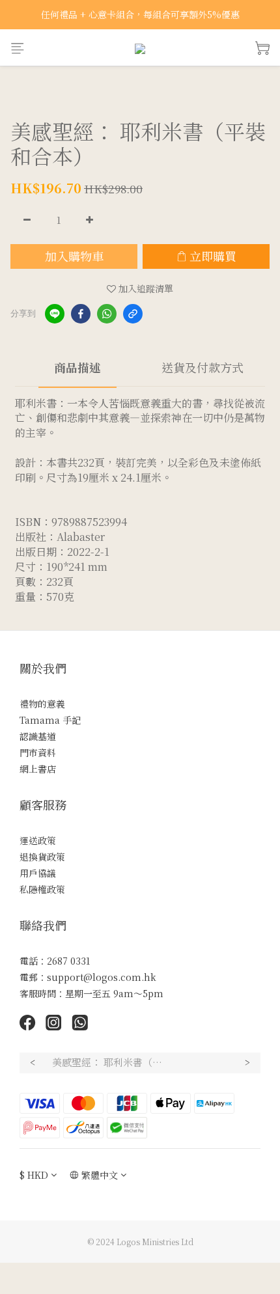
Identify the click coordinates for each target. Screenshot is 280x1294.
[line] (54, 314)
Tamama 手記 (50, 719)
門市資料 (38, 752)
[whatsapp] (107, 314)
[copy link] (133, 314)
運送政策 (38, 840)
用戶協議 (38, 872)
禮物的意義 (42, 703)
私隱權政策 (42, 889)
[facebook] (81, 314)
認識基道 (38, 736)
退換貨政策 (42, 856)
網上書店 (38, 768)
